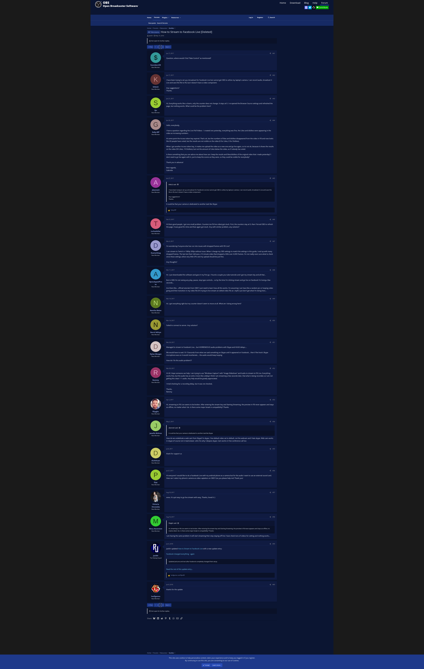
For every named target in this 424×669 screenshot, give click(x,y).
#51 (274, 342)
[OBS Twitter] (310, 7)
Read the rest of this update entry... (179, 569)
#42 (274, 75)
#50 (274, 320)
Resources (175, 18)
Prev (151, 47)
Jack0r (151, 36)
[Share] (270, 53)
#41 (274, 53)
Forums (156, 17)
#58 (274, 517)
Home (283, 2)
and (178, 575)
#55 (274, 449)
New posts (152, 23)
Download (295, 2)
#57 (274, 492)
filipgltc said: (173, 523)
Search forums (162, 23)
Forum (324, 2)
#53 (274, 400)
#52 (274, 368)
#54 (274, 421)
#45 (274, 178)
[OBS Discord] (306, 7)
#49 (274, 299)
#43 (274, 99)
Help (315, 2)
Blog (306, 2)
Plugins (164, 18)
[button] (169, 17)
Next (167, 47)
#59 (274, 544)
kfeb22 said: (172, 184)
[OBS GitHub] (313, 7)
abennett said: (173, 428)
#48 (274, 270)
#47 (274, 241)
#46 (274, 219)
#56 (274, 471)
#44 (274, 120)
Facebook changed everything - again (180, 554)
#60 (274, 584)
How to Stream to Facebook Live (190, 549)
